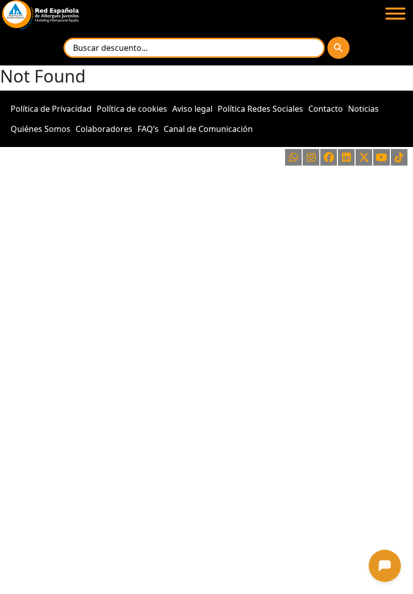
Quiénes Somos (41, 128)
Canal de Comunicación (208, 128)
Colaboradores (104, 128)
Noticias (363, 108)
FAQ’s (148, 128)
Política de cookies (132, 108)
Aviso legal (192, 108)
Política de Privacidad (51, 108)
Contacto (325, 108)
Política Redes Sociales (260, 108)
